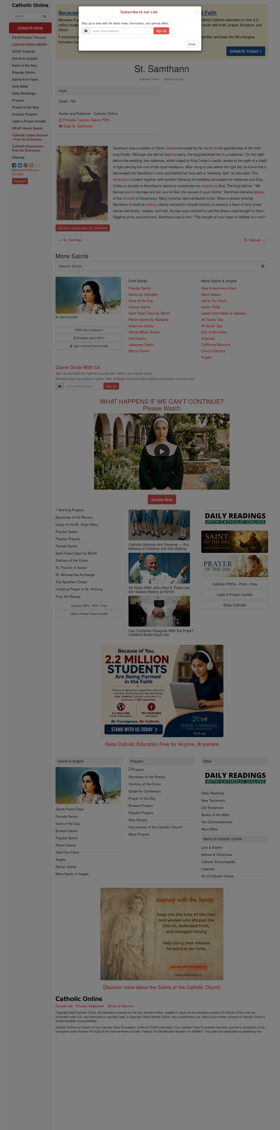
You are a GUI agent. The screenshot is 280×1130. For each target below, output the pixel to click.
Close (192, 44)
